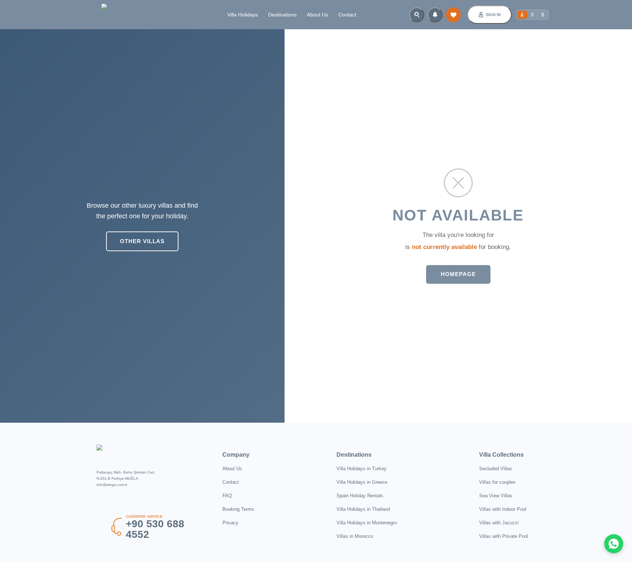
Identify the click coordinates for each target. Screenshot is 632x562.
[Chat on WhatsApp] (613, 543)
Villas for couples (497, 482)
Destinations (282, 15)
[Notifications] (435, 14)
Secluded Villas (495, 468)
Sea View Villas (495, 495)
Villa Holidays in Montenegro (366, 522)
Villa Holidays (242, 15)
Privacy (230, 522)
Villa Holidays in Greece (361, 482)
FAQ (227, 495)
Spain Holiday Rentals (359, 495)
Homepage (458, 274)
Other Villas (142, 241)
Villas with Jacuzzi (499, 522)
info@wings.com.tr (112, 485)
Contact (347, 15)
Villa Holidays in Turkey (361, 468)
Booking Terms (238, 509)
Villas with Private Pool (503, 536)
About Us (317, 15)
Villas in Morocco (354, 536)
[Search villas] (416, 14)
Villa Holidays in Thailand (363, 509)
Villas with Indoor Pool (502, 509)
